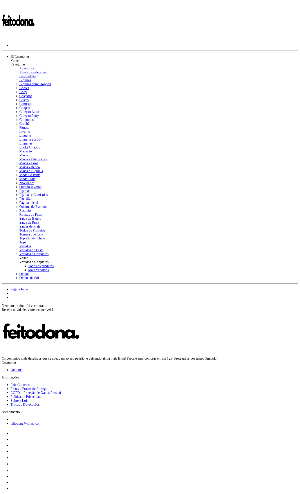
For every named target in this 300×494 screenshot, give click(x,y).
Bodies (24, 88)
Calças (24, 100)
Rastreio (25, 210)
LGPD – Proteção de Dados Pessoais (36, 392)
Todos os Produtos (32, 230)
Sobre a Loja (19, 400)
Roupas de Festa (30, 214)
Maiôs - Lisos (28, 163)
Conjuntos (26, 119)
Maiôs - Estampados (33, 159)
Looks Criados (29, 147)
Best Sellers (27, 76)
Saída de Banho (30, 218)
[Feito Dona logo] (18, 37)
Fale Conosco (20, 385)
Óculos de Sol (29, 278)
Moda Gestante (29, 175)
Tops (22, 242)
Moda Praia (27, 179)
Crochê (24, 123)
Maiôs (23, 155)
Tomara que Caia (31, 234)
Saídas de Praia (29, 226)
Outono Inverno (30, 187)
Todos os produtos (41, 266)
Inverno (24, 131)
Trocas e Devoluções (25, 404)
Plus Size (25, 199)
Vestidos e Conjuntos (34, 254)
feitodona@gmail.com (26, 423)
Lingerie (25, 135)
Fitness (24, 127)
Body (23, 92)
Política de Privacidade (26, 396)
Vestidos (25, 246)
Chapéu (24, 108)
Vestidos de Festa (31, 250)
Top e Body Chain (32, 238)
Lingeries (25, 143)
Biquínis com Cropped (35, 84)
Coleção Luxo (29, 112)
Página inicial (28, 202)
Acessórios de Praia (33, 72)
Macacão (25, 151)
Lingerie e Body (30, 139)
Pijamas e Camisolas (33, 195)
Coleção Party (29, 116)
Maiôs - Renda (29, 167)
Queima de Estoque (33, 206)
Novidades (26, 183)
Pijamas (24, 191)
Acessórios (26, 68)
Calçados (25, 96)
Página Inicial (20, 289)
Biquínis (25, 80)
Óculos (24, 274)
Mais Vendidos (38, 270)
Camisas (25, 104)
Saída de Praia (29, 222)
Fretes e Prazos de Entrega (29, 389)
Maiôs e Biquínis (31, 171)
